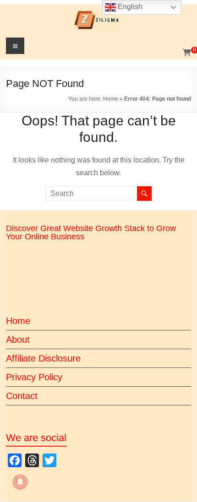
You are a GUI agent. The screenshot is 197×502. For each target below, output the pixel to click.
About (18, 340)
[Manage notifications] (20, 482)
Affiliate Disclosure (43, 358)
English (129, 7)
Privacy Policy (34, 377)
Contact (22, 396)
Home (110, 99)
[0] (187, 53)
